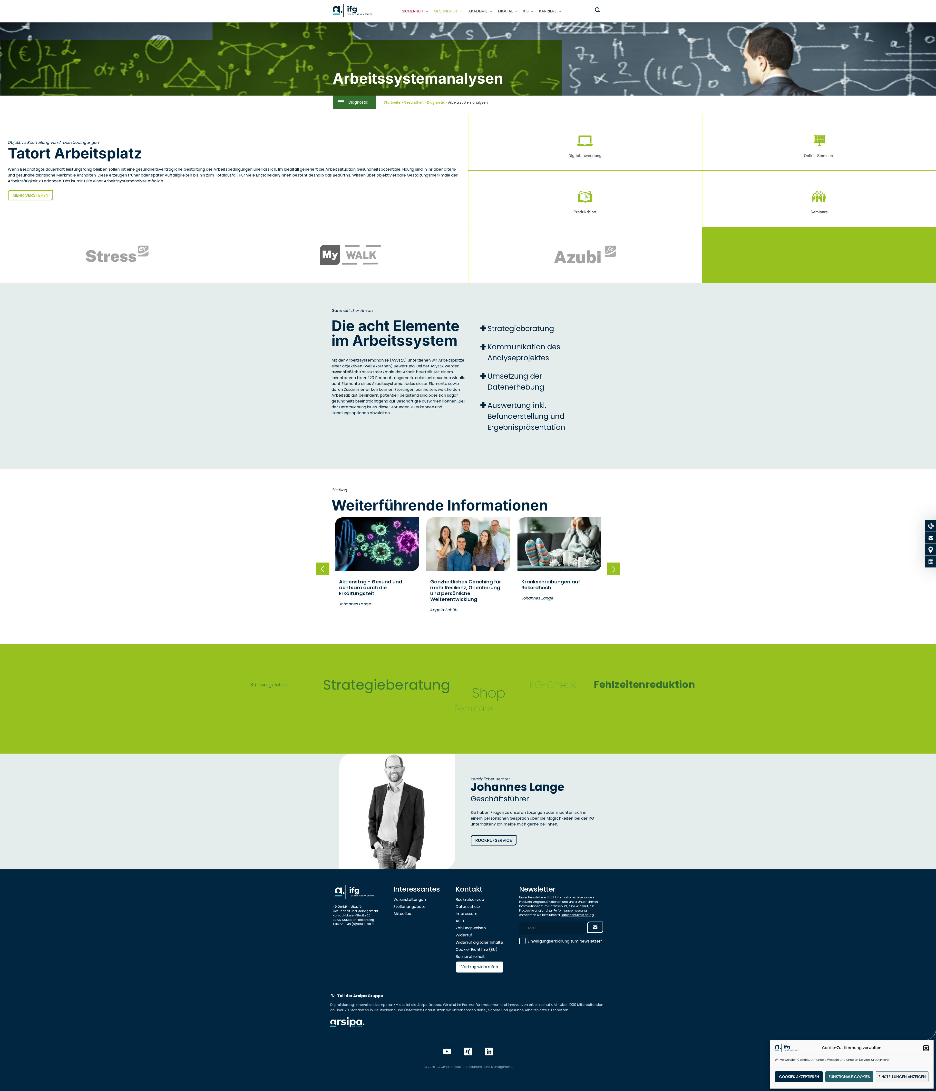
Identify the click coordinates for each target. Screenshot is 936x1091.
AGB (460, 921)
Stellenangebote (409, 906)
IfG (526, 11)
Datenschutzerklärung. (578, 915)
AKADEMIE (478, 11)
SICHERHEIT (413, 11)
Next (613, 568)
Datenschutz (468, 906)
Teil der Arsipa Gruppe (360, 996)
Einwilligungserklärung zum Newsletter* (565, 941)
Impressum (466, 913)
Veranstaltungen (409, 899)
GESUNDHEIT (446, 11)
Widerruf (464, 935)
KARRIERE (548, 11)
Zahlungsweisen (471, 928)
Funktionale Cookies (849, 1076)
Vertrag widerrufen (479, 967)
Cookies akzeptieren (799, 1076)
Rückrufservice (493, 840)
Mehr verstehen (30, 195)
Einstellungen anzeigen (902, 1076)
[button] (926, 1047)
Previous (322, 568)
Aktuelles (402, 913)
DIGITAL (505, 11)
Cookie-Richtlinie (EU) (476, 949)
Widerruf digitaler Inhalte (479, 942)
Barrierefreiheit (470, 956)
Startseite (392, 102)
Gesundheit (414, 102)
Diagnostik (436, 102)
